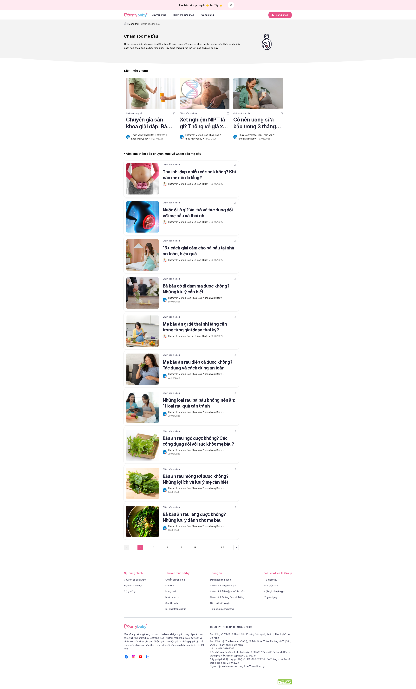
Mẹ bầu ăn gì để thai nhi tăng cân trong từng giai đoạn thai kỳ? (195, 326)
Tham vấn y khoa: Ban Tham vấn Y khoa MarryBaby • (196, 297)
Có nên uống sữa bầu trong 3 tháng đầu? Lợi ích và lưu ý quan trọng (257, 123)
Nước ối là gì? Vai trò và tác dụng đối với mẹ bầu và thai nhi (198, 212)
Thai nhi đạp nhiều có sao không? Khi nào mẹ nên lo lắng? (199, 174)
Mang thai (134, 23)
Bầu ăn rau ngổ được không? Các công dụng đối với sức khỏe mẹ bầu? (198, 441)
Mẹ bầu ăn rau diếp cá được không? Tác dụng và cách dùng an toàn (197, 365)
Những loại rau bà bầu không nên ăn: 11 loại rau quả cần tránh (199, 403)
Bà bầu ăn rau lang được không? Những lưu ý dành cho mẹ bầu (194, 517)
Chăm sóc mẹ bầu (150, 23)
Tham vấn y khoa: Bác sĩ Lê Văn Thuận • (189, 183)
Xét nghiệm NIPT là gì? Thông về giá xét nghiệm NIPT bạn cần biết (203, 123)
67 (222, 547)
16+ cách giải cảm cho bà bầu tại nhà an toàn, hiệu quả (198, 250)
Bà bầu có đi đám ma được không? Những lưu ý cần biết (196, 288)
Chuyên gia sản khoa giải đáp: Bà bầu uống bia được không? (148, 123)
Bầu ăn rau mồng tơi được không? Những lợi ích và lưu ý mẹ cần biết (195, 479)
